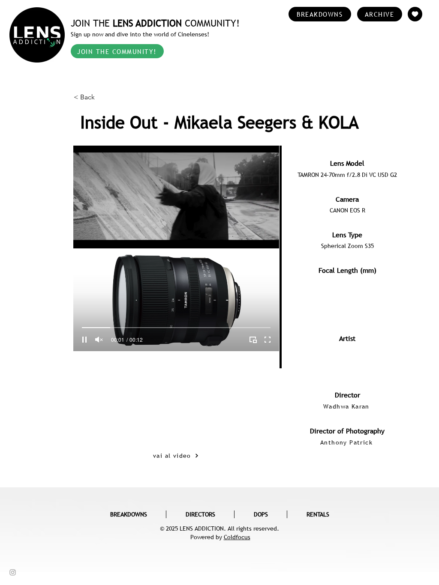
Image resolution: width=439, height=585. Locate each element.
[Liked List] (415, 14)
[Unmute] (99, 339)
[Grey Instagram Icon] (13, 572)
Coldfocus (237, 537)
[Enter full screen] (267, 339)
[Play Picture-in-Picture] (253, 339)
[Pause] (84, 339)
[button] (102, 97)
